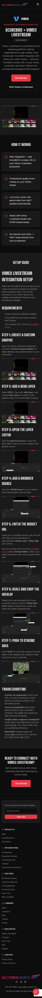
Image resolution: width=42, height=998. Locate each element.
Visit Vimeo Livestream (21, 87)
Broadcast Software (9, 856)
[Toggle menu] (37, 4)
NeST (4, 834)
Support (5, 949)
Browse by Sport (8, 889)
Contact (5, 919)
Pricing (4, 923)
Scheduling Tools (8, 860)
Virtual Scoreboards (9, 882)
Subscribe (21, 817)
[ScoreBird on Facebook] (21, 982)
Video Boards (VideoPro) (12, 867)
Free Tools (6, 893)
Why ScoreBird (8, 897)
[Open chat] (36, 992)
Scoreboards (7, 852)
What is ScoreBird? (9, 934)
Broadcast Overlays (9, 878)
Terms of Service (8, 963)
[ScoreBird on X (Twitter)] (17, 982)
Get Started (21, 78)
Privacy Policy (7, 959)
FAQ (3, 945)
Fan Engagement (8, 886)
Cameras (5, 864)
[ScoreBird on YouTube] (25, 982)
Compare (5, 937)
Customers (6, 912)
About (4, 908)
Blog (3, 915)
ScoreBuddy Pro (8, 838)
